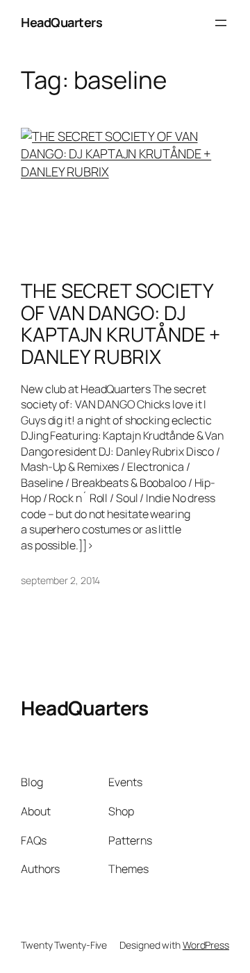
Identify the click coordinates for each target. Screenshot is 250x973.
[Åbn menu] (220, 23)
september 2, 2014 (60, 580)
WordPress (206, 944)
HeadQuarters (61, 22)
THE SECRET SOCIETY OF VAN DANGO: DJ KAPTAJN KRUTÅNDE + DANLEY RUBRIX (120, 324)
